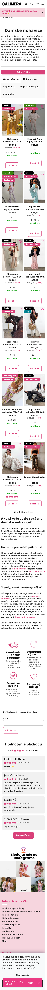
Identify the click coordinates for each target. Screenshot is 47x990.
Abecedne (8, 94)
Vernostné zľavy (10, 921)
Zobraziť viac (23, 835)
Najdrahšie (9, 86)
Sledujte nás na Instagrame (24, 856)
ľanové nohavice (37, 571)
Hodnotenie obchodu (23, 744)
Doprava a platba (11, 924)
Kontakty (6, 928)
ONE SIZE (12, 420)
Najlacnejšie (30, 79)
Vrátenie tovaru (10, 915)
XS (7, 152)
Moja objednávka (10, 918)
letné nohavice (19, 568)
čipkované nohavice (25, 617)
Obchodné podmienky (13, 908)
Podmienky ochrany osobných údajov (21, 911)
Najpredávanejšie (29, 86)
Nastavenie (22, 975)
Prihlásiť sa (10, 730)
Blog (4, 941)
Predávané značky (11, 938)
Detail (11, 165)
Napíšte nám (8, 931)
